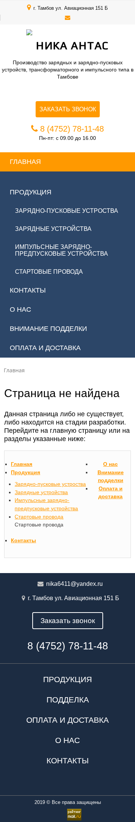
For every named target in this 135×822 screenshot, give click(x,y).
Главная (25, 161)
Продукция (30, 192)
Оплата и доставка (45, 348)
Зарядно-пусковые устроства (66, 211)
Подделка (67, 699)
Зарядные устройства (53, 229)
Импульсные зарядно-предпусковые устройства (61, 250)
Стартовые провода (49, 271)
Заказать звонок (67, 109)
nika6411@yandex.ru (74, 584)
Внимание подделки (48, 328)
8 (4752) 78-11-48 (72, 128)
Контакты (28, 290)
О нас (20, 309)
